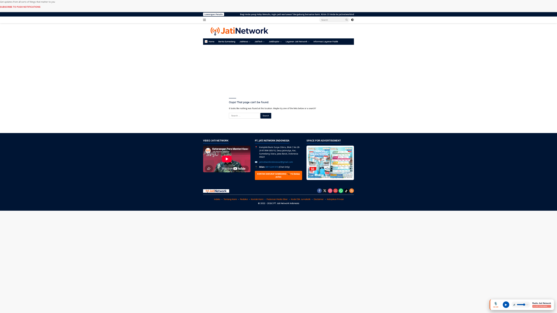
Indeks (217, 199)
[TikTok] (346, 191)
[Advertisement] (278, 68)
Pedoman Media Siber (277, 199)
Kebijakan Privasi (335, 199)
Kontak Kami (257, 199)
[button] (347, 19)
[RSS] (351, 190)
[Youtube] (335, 190)
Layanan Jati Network (296, 41)
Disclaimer (319, 199)
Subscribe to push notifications (20, 7)
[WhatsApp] (341, 190)
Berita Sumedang (226, 41)
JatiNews (243, 41)
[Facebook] (319, 190)
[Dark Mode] (352, 19)
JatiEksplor (274, 41)
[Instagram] (330, 190)
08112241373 (271, 166)
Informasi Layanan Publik (326, 41)
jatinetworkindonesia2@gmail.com (276, 162)
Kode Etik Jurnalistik (301, 199)
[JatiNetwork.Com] (239, 30)
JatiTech (258, 41)
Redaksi (244, 199)
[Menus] (205, 19)
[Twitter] (324, 190)
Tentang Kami (230, 199)
